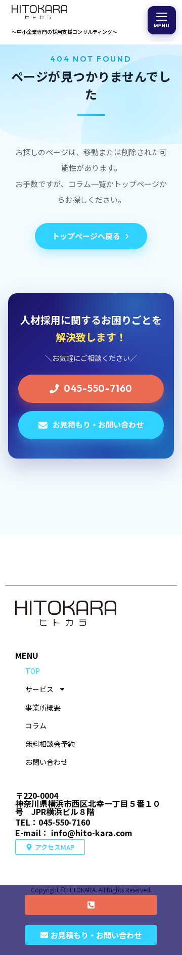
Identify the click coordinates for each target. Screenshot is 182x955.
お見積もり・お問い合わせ (98, 424)
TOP (32, 671)
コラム (36, 725)
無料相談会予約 (50, 744)
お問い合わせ (46, 762)
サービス (39, 689)
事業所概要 (43, 707)
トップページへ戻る (86, 236)
